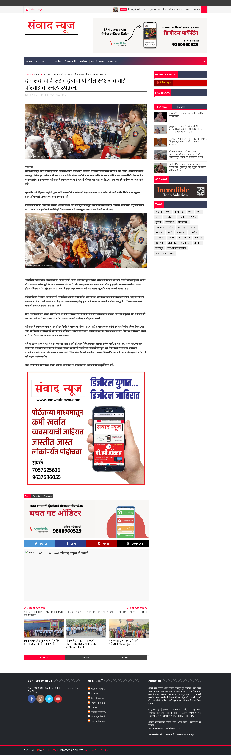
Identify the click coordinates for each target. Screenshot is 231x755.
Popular (162, 106)
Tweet (43, 543)
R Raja (94, 707)
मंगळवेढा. (183, 222)
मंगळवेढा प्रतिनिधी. (98, 711)
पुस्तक (159, 222)
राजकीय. (160, 237)
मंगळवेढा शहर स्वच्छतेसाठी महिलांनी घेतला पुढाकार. (124, 642)
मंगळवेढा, (63, 94)
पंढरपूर (181, 217)
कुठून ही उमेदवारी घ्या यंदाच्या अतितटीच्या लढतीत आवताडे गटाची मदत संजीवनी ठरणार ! (186, 129)
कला (168, 211)
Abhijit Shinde (98, 688)
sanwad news (98, 721)
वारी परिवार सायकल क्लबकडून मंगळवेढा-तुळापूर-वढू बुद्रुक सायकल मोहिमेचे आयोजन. (187, 167)
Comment (137, 543)
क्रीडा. (158, 217)
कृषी (190, 211)
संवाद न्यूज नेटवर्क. (98, 716)
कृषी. (198, 211)
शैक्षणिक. (160, 243)
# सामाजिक (48, 496)
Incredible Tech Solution (97, 750)
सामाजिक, (71, 94)
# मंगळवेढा (36, 496)
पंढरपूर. (193, 217)
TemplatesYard (50, 750)
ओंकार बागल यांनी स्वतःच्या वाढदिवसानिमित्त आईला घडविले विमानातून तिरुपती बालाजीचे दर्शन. (186, 154)
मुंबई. (170, 232)
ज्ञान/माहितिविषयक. (165, 253)
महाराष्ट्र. (160, 232)
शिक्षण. (171, 237)
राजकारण (181, 232)
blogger (44, 657)
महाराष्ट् (181, 227)
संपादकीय (113, 61)
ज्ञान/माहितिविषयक (177, 248)
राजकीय (56, 61)
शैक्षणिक (198, 237)
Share (74, 543)
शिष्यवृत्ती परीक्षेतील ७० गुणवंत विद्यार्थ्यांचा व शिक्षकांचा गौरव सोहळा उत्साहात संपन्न (146, 9)
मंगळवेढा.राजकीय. (165, 227)
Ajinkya (94, 693)
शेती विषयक (97, 61)
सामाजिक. (186, 243)
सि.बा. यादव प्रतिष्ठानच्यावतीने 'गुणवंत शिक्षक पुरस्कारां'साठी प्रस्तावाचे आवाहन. (188, 141)
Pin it (106, 543)
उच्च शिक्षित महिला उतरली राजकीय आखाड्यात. (186, 115)
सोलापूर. (160, 248)
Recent (180, 106)
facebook (127, 657)
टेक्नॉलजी (70, 61)
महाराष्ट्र (40, 61)
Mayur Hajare (98, 702)
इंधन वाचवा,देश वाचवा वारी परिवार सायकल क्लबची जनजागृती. (43, 642)
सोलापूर (198, 243)
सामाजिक (46, 74)
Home (29, 61)
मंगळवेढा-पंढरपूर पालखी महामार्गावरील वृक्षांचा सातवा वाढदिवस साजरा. (81, 644)
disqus (85, 657)
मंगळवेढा (103, 9)
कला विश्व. (179, 211)
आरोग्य (200, 9)
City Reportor (97, 697)
